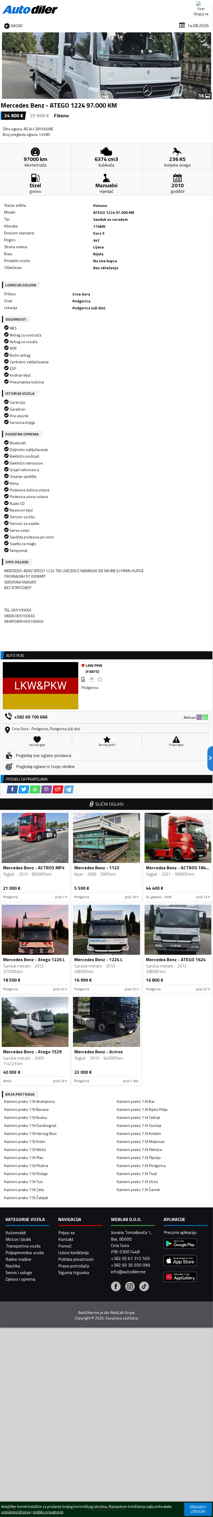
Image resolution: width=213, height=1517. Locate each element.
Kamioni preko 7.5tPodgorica (141, 1165)
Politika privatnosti (76, 1259)
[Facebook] (116, 1287)
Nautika (13, 1265)
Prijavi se (66, 1232)
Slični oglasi (109, 804)
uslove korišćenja (15, 1512)
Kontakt (66, 1239)
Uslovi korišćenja (73, 1252)
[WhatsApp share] (35, 789)
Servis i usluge (19, 1272)
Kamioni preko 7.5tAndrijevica (29, 1101)
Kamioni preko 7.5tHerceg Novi (30, 1133)
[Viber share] (46, 789)
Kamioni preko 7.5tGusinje (139, 1125)
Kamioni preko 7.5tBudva (25, 1117)
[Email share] (57, 789)
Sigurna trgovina (73, 1272)
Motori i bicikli (18, 1239)
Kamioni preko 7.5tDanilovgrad (30, 1125)
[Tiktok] (144, 1287)
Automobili (16, 1232)
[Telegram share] (69, 789)
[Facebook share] (12, 789)
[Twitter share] (23, 789)
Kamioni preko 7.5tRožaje (26, 1173)
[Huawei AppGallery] (180, 1277)
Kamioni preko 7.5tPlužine (26, 1165)
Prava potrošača (73, 1265)
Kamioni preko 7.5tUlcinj (137, 1181)
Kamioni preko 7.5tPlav (23, 1157)
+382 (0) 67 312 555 (130, 1258)
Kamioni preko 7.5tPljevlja (139, 1157)
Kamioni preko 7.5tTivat (137, 1173)
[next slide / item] (208, 66)
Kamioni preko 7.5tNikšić (25, 1149)
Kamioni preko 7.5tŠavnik (138, 1189)
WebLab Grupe (122, 1312)
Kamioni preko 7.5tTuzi (23, 1181)
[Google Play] (180, 1244)
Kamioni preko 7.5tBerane (26, 1109)
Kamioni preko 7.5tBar (136, 1101)
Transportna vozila (23, 1246)
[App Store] (180, 1261)
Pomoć (65, 1246)
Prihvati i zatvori (198, 1509)
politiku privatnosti (48, 1512)
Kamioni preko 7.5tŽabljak (26, 1197)
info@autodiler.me (128, 1271)
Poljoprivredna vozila (25, 1252)
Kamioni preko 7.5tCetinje (138, 1117)
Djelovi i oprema (20, 1279)
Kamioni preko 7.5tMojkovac (141, 1141)
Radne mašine (18, 1259)
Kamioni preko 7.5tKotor (24, 1141)
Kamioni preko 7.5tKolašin (139, 1133)
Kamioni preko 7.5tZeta (24, 1189)
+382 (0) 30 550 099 (130, 1265)
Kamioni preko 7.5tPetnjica (139, 1149)
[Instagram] (130, 1287)
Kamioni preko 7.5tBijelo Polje (142, 1109)
